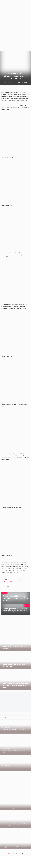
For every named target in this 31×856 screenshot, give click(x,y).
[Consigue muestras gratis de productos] (15, 809)
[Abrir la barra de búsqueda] (29, 17)
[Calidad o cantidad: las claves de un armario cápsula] (15, 753)
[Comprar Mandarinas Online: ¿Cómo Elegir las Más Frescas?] (15, 827)
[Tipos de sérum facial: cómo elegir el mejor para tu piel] (15, 650)
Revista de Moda (20, 853)
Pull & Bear (6, 586)
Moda (25, 82)
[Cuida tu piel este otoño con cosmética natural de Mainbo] (15, 668)
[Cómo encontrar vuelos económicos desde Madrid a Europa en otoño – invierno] (15, 732)
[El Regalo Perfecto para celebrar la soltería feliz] (15, 848)
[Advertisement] (15, 34)
